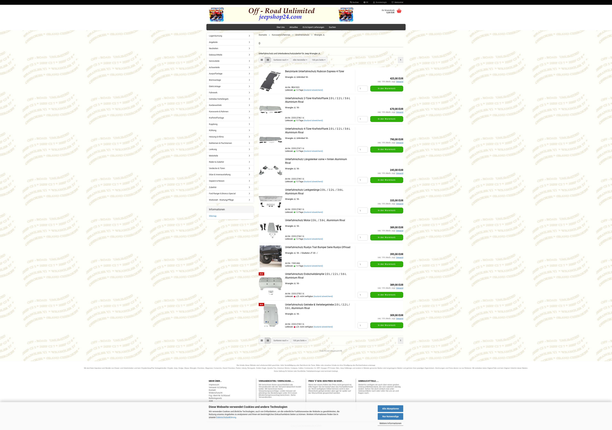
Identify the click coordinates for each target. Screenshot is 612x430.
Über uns (281, 27)
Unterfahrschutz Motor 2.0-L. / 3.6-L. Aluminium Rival (315, 220)
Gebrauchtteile (215, 55)
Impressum (214, 385)
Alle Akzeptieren (390, 408)
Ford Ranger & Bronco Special (222, 193)
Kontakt (212, 390)
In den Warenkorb (387, 88)
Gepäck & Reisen (216, 181)
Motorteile (213, 155)
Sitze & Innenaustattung (219, 174)
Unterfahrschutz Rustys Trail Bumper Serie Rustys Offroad (317, 247)
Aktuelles (293, 27)
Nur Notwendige (390, 416)
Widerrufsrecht (215, 393)
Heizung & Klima (216, 137)
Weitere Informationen (390, 423)
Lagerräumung (215, 36)
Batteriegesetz (215, 398)
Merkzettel (398, 2)
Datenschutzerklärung (226, 417)
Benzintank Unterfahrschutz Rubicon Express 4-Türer (314, 71)
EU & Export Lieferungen (313, 27)
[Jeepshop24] (281, 14)
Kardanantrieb (215, 105)
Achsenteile (214, 67)
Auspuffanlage (215, 73)
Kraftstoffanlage (216, 118)
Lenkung (213, 149)
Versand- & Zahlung (217, 387)
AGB (211, 401)
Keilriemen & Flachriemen (220, 143)
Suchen (355, 2)
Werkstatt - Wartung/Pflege (221, 200)
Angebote (213, 42)
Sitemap (212, 216)
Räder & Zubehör (216, 162)
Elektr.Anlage (215, 86)
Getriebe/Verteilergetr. (219, 99)
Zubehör (212, 187)
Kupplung (213, 124)
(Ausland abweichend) (313, 90)
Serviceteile (214, 61)
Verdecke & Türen (217, 168)
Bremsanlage (215, 80)
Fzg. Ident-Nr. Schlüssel (219, 395)
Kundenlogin (381, 2)
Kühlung (212, 130)
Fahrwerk (213, 92)
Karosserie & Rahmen (218, 111)
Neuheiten (213, 48)
